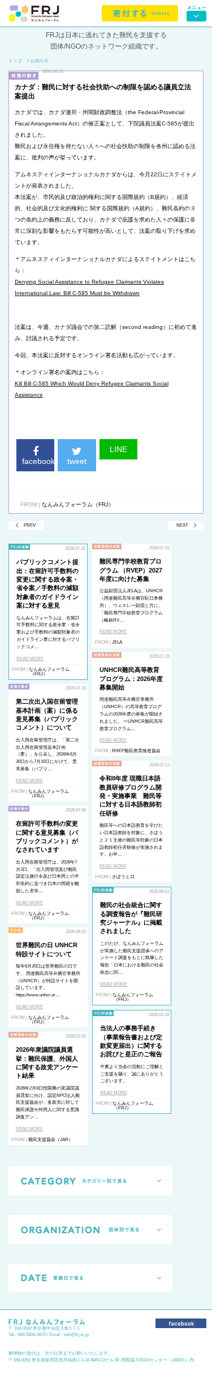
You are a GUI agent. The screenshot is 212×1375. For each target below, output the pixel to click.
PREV (30, 525)
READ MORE (30, 658)
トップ (15, 60)
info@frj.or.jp (76, 1334)
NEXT (182, 525)
